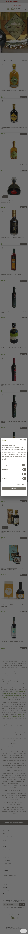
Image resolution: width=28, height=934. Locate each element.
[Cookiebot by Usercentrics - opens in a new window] (20, 440)
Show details (20, 484)
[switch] (24, 469)
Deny (14, 493)
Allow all (14, 488)
